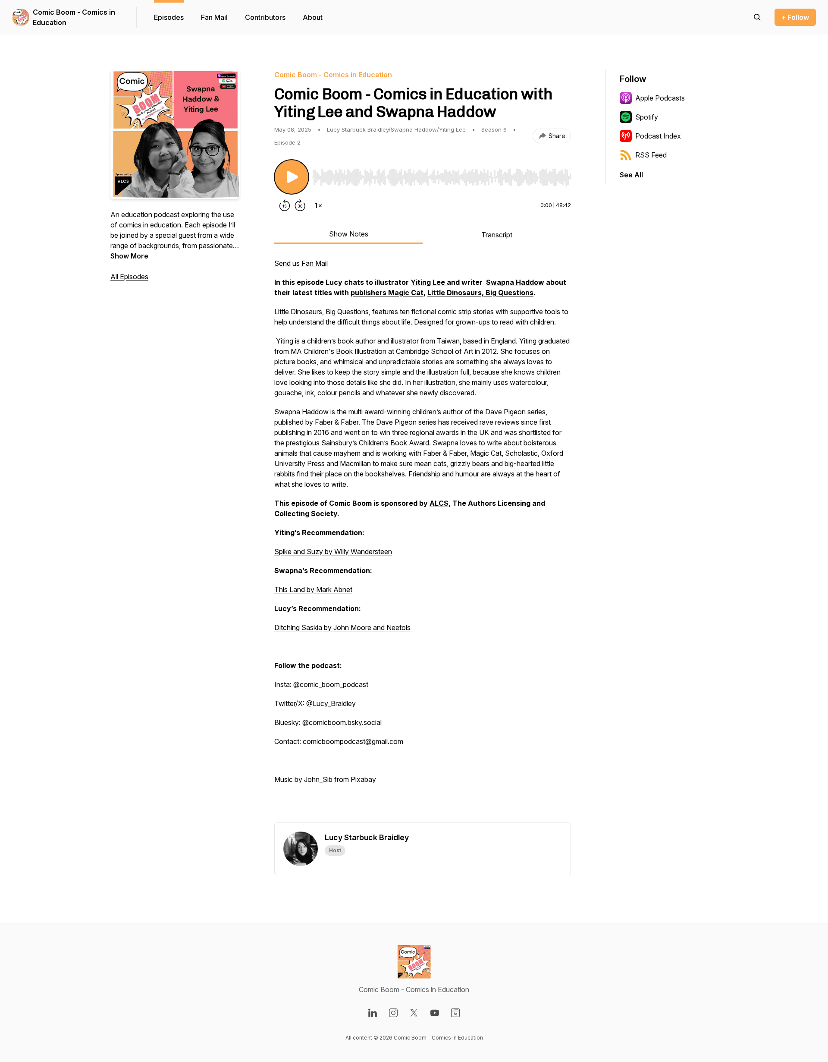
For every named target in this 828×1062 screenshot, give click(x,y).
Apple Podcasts (660, 98)
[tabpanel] (422, 540)
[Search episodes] (757, 17)
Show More (129, 256)
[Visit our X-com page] (414, 1012)
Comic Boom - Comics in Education (74, 17)
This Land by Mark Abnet (313, 589)
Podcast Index (658, 136)
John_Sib (318, 779)
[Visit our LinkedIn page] (372, 1012)
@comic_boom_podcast (330, 684)
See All (631, 174)
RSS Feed (651, 155)
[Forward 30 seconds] (300, 205)
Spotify (646, 117)
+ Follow (795, 17)
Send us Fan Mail (301, 263)
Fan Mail (214, 17)
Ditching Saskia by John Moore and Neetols (342, 627)
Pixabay (363, 779)
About (313, 17)
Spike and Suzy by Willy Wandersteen (333, 551)
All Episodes (129, 276)
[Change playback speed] (318, 205)
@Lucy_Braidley (331, 703)
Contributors (265, 17)
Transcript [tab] (496, 234)
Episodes (169, 17)
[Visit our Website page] (455, 1012)
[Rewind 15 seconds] (285, 205)
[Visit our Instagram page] (393, 1012)
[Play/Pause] (291, 177)
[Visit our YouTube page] (434, 1012)
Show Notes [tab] (348, 234)
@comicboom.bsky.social (342, 722)
